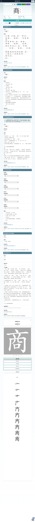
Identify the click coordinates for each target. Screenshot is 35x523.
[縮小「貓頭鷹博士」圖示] (33, 518)
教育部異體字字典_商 (8, 311)
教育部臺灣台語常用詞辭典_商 (9, 245)
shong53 (5, 180)
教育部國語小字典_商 (8, 62)
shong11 (5, 193)
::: (0, 2)
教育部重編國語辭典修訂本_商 (9, 162)
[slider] (11, 175)
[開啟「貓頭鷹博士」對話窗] (32, 519)
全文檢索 (24, 4)
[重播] (19, 355)
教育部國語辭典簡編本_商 (9, 109)
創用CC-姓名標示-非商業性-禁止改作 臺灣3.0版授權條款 (18, 228)
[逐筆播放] (16, 355)
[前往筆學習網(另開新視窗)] (21, 355)
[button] (12, 4)
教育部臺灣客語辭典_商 (8, 224)
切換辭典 (17, 25)
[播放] (13, 355)
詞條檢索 (20, 4)
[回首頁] (17, 1)
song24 (5, 206)
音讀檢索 (29, 4)
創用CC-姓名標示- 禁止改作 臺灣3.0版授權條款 (16, 66)
